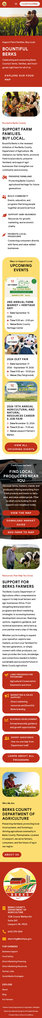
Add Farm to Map (21, 532)
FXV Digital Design (31, 1011)
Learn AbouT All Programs (21, 758)
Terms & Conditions (26, 1015)
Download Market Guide (21, 522)
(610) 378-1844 (15, 931)
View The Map (21, 513)
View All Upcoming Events (21, 447)
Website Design (17, 1011)
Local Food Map (30, 4)
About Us (12, 854)
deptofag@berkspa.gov (20, 939)
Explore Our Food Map (19, 77)
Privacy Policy (14, 1015)
